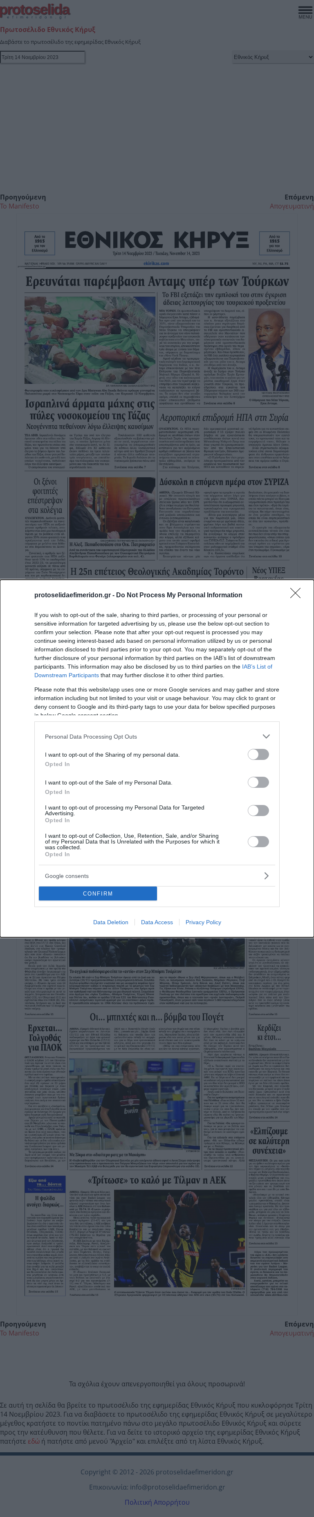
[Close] (298, 595)
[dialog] (157, 758)
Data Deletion (110, 922)
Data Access (157, 922)
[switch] (258, 754)
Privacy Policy (203, 922)
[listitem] (157, 736)
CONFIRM (98, 894)
